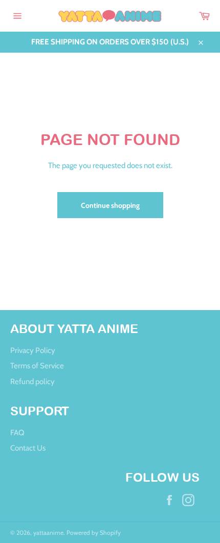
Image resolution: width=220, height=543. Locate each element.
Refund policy (32, 381)
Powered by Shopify (94, 532)
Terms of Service (37, 365)
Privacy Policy (32, 350)
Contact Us (28, 448)
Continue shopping (110, 205)
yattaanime (48, 532)
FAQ (17, 432)
